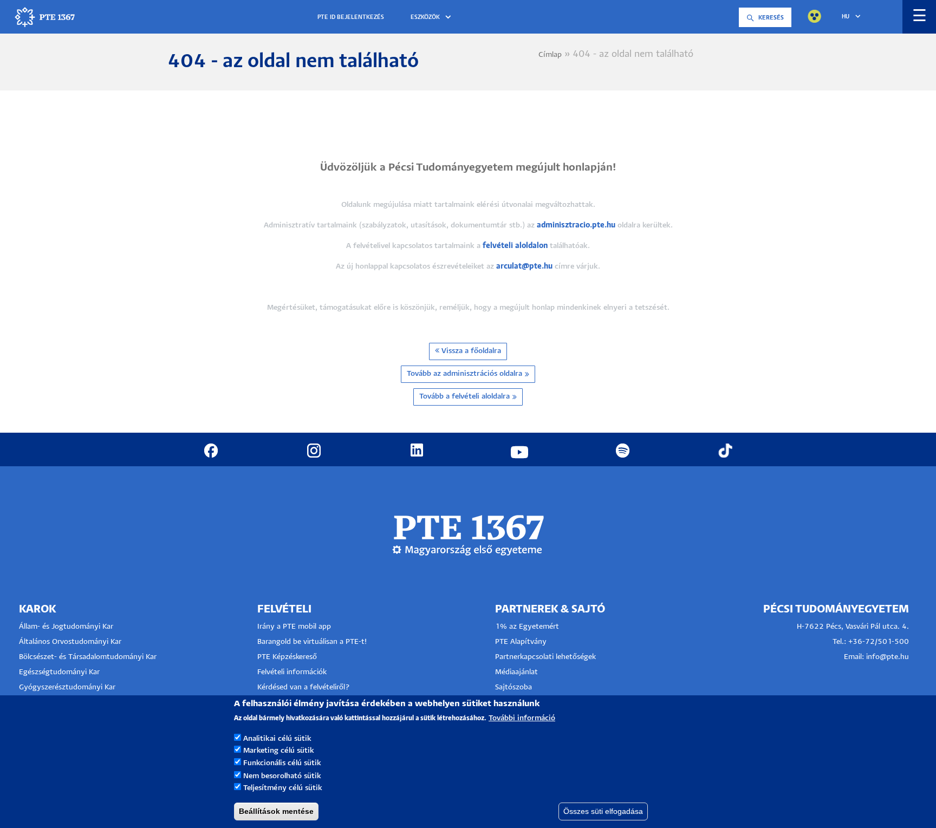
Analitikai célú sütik (277, 738)
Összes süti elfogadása (603, 811)
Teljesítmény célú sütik (282, 788)
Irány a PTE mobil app (295, 626)
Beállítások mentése (276, 811)
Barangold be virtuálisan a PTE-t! (312, 642)
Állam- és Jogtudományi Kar (66, 626)
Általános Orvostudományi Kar (70, 642)
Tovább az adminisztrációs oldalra (464, 373)
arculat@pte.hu (524, 266)
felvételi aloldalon (515, 246)
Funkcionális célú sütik (282, 763)
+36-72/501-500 (878, 642)
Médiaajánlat (516, 672)
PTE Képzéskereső (287, 657)
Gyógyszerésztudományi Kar (67, 687)
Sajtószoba (513, 687)
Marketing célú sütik (278, 750)
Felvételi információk (292, 672)
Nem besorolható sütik (282, 775)
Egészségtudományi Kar (59, 672)
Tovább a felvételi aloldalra (464, 396)
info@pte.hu (887, 657)
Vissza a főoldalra (470, 351)
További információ (522, 718)
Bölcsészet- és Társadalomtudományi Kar (88, 657)
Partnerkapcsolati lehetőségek (545, 657)
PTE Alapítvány (521, 642)
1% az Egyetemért (527, 626)
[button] (432, 17)
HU (845, 16)
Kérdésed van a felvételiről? (303, 687)
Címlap (550, 54)
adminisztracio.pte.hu (576, 225)
